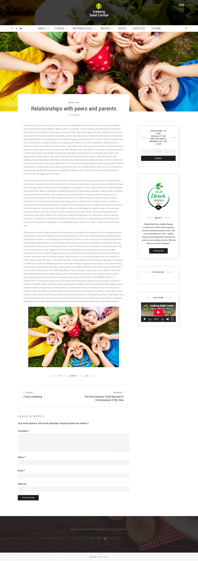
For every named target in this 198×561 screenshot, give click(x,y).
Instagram (16, 28)
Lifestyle (139, 28)
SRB (181, 5)
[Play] (144, 319)
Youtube (20, 28)
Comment (23, 431)
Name (21, 457)
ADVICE (122, 28)
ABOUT (42, 28)
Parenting (73, 103)
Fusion (156, 28)
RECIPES (105, 28)
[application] (158, 312)
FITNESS (59, 28)
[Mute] (167, 319)
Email (21, 470)
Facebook (12, 28)
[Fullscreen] (172, 319)
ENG (191, 5)
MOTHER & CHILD (82, 28)
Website (22, 484)
